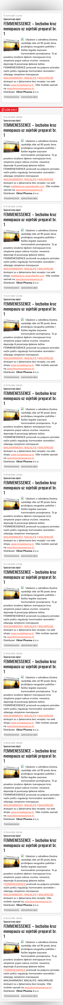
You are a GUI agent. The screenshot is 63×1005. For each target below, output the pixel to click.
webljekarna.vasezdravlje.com (27, 186)
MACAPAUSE (45, 78)
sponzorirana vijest (29, 97)
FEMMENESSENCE (15, 884)
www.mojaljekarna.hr (22, 84)
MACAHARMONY (13, 78)
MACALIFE (30, 78)
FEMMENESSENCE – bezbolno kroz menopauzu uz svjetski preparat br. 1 (30, 130)
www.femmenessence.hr (20, 88)
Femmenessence (11, 97)
